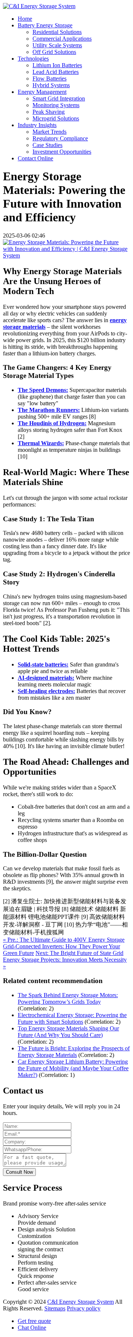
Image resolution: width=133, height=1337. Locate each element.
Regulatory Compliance (60, 138)
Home (25, 19)
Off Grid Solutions (54, 52)
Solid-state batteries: (43, 664)
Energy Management (42, 92)
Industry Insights (37, 125)
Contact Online (35, 158)
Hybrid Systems (51, 85)
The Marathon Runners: (49, 410)
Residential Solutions (57, 32)
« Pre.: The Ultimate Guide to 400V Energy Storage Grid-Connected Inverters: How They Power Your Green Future (64, 946)
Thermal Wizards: (41, 443)
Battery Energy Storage (45, 25)
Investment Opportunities (62, 152)
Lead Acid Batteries (56, 72)
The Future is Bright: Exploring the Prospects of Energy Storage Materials (74, 1051)
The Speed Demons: (43, 390)
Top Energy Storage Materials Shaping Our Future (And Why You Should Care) (68, 1031)
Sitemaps (54, 1308)
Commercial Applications (62, 38)
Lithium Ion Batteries (57, 65)
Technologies (33, 58)
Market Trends (49, 132)
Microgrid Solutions (56, 118)
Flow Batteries (49, 78)
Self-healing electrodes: (46, 691)
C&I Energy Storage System (80, 1302)
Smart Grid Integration (59, 98)
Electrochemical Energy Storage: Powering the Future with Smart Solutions (72, 1018)
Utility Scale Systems (57, 45)
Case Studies (47, 145)
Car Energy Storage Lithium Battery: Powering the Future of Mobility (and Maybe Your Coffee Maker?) (73, 1068)
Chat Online (32, 1327)
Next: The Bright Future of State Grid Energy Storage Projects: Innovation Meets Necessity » (65, 959)
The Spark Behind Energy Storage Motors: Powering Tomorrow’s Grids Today (68, 998)
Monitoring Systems (56, 105)
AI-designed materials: (46, 678)
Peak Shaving (49, 112)
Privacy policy (83, 1308)
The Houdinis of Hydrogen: (52, 423)
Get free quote (34, 1321)
